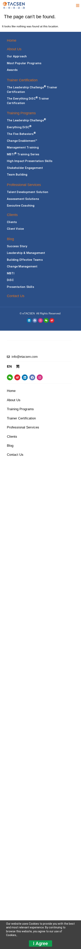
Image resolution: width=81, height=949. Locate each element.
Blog (10, 239)
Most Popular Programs (24, 63)
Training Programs (21, 113)
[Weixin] (46, 320)
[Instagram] (40, 320)
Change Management (22, 266)
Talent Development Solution (27, 192)
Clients (12, 215)
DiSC (10, 280)
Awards (12, 70)
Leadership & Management (26, 253)
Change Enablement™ (22, 141)
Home (11, 40)
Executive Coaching (21, 205)
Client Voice (15, 229)
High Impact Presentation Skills (29, 161)
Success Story (17, 246)
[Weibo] (52, 320)
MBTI (10, 273)
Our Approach (17, 56)
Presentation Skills (20, 287)
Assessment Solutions (23, 199)
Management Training (23, 147)
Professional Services (24, 185)
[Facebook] (34, 320)
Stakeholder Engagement (25, 168)
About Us (14, 49)
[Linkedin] (29, 320)
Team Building (17, 174)
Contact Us (15, 296)
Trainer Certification (22, 80)
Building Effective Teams (25, 260)
